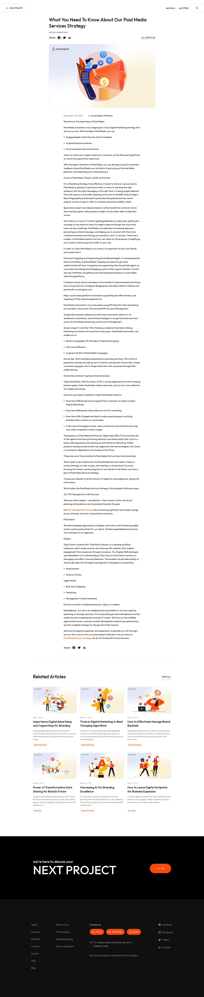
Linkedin (166, 947)
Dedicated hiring (64, 939)
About (34, 924)
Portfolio (35, 939)
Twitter (165, 939)
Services (35, 931)
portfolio (184, 7)
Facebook (167, 924)
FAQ (33, 960)
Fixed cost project (65, 946)
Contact (35, 946)
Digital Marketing (58, 32)
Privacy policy (63, 931)
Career (35, 953)
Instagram (167, 932)
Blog (33, 967)
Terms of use (62, 924)
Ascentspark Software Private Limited (118, 955)
